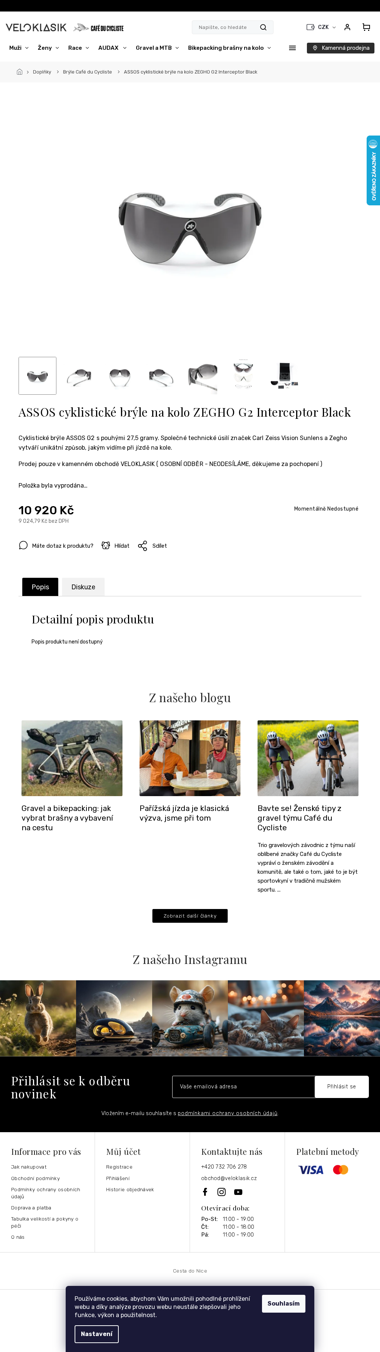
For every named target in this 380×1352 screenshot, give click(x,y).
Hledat (263, 27)
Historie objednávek (130, 1189)
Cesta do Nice (190, 1271)
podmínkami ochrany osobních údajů (227, 1113)
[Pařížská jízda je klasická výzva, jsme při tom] (190, 757)
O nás (18, 1237)
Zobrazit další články (190, 916)
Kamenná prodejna (346, 48)
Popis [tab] (40, 587)
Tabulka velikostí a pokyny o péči (44, 1222)
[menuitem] (19, 48)
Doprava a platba (31, 1208)
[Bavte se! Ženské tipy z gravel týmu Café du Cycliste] (308, 757)
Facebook (205, 1191)
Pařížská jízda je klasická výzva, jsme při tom (184, 813)
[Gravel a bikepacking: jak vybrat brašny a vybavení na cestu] (72, 757)
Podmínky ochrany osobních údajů (46, 1192)
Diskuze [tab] (83, 587)
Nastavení (96, 1334)
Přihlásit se (341, 1087)
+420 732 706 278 (224, 1167)
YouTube (238, 1192)
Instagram (222, 1192)
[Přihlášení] (347, 27)
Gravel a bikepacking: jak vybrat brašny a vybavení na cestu (67, 818)
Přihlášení (118, 1178)
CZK (324, 27)
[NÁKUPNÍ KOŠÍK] (366, 27)
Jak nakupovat (28, 1167)
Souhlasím (284, 1303)
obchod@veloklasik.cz (229, 1178)
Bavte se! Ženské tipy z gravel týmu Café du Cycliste (299, 818)
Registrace (119, 1167)
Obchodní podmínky (35, 1178)
